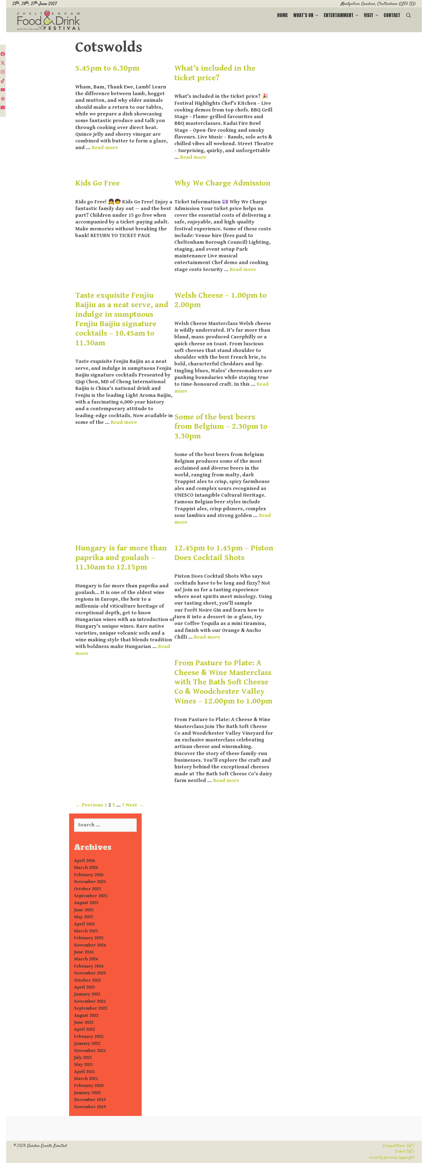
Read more (105, 148)
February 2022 (88, 1036)
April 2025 (84, 924)
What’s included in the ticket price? (214, 73)
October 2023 (87, 980)
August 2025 (86, 902)
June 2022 (83, 1022)
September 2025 (90, 895)
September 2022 (90, 1008)
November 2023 (90, 973)
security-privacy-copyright (391, 1157)
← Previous (89, 805)
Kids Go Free (97, 183)
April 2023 (84, 987)
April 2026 (84, 860)
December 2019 (90, 1099)
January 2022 (87, 1043)
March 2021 (86, 1078)
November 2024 (90, 945)
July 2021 (83, 1057)
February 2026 (88, 874)
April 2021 (84, 1071)
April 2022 (84, 1029)
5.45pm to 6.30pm (108, 68)
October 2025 (87, 889)
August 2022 (86, 1015)
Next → (135, 805)
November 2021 (90, 1050)
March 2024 (86, 959)
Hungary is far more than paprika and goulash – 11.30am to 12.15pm (121, 557)
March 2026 (86, 867)
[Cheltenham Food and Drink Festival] (49, 20)
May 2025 (83, 917)
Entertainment (338, 15)
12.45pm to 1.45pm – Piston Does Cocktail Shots (223, 552)
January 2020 (87, 1092)
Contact (392, 15)
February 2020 (88, 1085)
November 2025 (90, 881)
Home (282, 15)
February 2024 (88, 966)
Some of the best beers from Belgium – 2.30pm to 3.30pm (221, 426)
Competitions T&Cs (398, 1146)
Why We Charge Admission (222, 183)
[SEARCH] (408, 15)
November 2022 (90, 1001)
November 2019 (90, 1106)
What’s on (303, 15)
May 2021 (83, 1064)
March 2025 (86, 931)
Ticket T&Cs (404, 1151)
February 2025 (88, 938)
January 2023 (87, 994)
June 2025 (83, 910)
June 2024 (83, 952)
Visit (368, 15)
